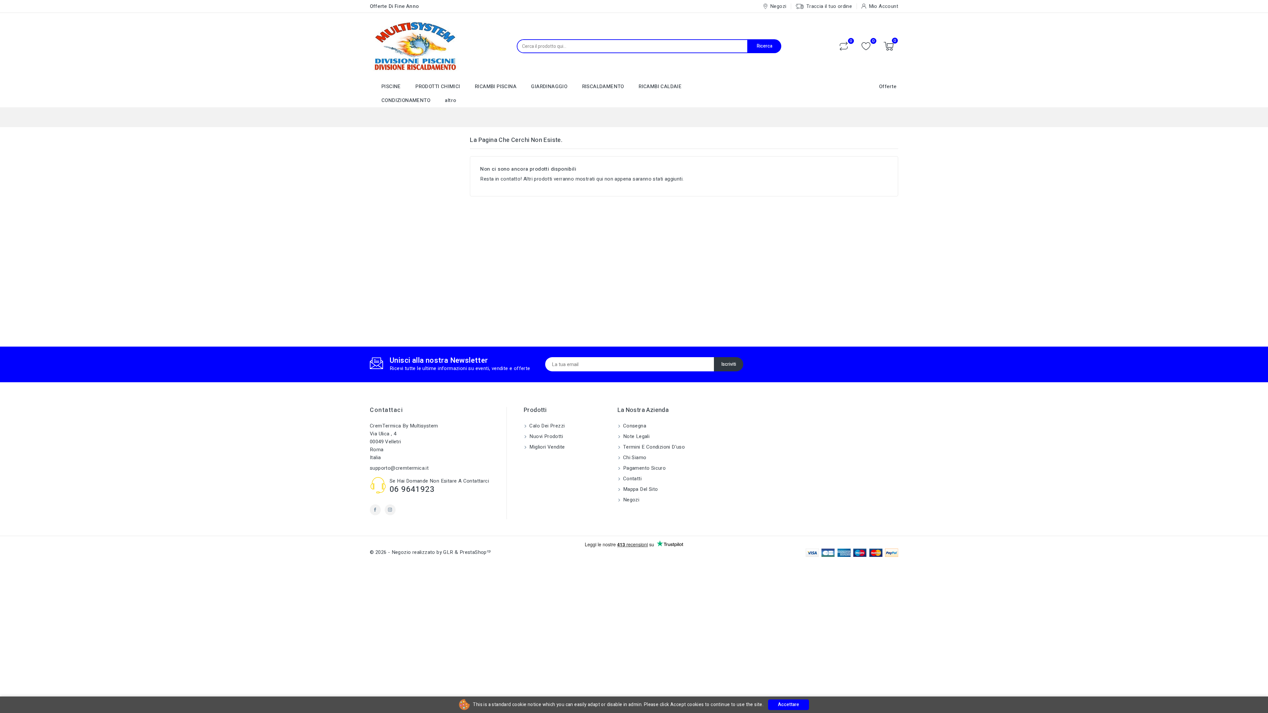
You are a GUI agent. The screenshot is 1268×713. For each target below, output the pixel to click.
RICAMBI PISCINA (495, 86)
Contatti (632, 478)
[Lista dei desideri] (866, 46)
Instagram (390, 509)
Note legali (636, 436)
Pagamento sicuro (644, 468)
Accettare (788, 704)
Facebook (375, 509)
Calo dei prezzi (546, 425)
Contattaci (386, 410)
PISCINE (391, 86)
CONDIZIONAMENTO (405, 100)
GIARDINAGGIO (549, 86)
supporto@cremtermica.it (399, 468)
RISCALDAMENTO (603, 86)
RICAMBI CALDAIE (660, 86)
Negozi (631, 499)
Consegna (634, 425)
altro (450, 100)
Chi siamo (634, 457)
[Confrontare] (843, 46)
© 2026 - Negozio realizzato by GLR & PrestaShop (430, 552)
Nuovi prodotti (545, 436)
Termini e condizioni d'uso (653, 447)
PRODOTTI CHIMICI (437, 86)
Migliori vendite (546, 447)
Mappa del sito (640, 489)
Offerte (888, 86)
